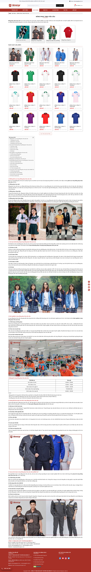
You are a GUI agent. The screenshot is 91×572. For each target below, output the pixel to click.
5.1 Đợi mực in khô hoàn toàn (15, 161)
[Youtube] (63, 558)
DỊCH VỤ (45, 10)
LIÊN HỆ (74, 10)
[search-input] (41, 5)
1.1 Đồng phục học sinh (14, 140)
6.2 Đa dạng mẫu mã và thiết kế (16, 172)
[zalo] (89, 282)
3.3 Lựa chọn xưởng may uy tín (16, 157)
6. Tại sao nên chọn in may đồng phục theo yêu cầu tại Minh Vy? (21, 169)
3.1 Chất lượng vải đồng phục (15, 154)
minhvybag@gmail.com (77, 1)
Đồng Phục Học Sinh (21, 40)
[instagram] (66, 558)
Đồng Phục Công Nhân (36, 40)
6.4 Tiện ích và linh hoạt (14, 175)
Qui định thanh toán (38, 559)
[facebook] (60, 558)
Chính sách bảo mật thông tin (40, 555)
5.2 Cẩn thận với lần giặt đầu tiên (16, 163)
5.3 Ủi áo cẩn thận (13, 164)
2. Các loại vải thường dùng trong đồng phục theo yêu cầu (20, 144)
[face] (89, 285)
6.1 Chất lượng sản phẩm (15, 171)
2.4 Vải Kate (12, 151)
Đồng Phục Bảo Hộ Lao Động (53, 40)
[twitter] (69, 558)
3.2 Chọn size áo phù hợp (15, 155)
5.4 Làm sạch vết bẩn (14, 166)
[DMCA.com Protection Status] (37, 566)
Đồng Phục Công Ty (66, 40)
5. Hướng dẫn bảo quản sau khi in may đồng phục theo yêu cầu (21, 160)
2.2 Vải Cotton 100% (14, 147)
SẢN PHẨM (35, 10)
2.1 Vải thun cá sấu (13, 146)
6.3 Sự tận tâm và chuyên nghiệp (16, 174)
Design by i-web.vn (64, 570)
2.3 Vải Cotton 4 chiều (14, 149)
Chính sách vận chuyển (39, 561)
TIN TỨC (65, 10)
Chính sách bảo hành (38, 564)
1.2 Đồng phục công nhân (15, 141)
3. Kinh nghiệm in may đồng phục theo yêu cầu (18, 152)
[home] (14, 5)
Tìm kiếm (60, 5)
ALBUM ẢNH (55, 10)
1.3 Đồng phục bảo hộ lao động (16, 143)
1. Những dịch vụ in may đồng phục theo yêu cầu (18, 138)
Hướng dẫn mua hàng (38, 557)
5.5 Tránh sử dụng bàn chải (15, 168)
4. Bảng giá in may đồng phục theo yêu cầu (17, 158)
